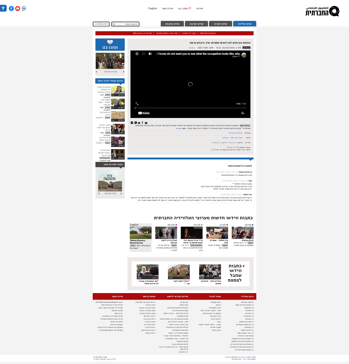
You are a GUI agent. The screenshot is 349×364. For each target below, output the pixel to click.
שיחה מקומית (215, 302)
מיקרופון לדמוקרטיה (180, 330)
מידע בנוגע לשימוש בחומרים (111, 319)
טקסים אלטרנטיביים (180, 310)
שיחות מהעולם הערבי (180, 344)
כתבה (250, 243)
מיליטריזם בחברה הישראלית (177, 327)
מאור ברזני (247, 359)
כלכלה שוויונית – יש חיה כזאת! (175, 313)
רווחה (110, 71)
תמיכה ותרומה (117, 310)
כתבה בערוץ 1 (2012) (147, 308)
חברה (223, 224)
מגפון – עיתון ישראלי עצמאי (209, 324)
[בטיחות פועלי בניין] (110, 191)
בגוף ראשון (184, 305)
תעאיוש (225, 137)
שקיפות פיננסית (116, 324)
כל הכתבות (249, 319)
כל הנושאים (249, 308)
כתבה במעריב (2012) (147, 310)
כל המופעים (249, 327)
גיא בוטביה (232, 142)
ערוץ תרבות (172, 24)
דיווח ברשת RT (149, 316)
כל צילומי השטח (247, 330)
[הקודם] (123, 72)
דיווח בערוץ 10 (149, 324)
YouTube (215, 149)
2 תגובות (99, 117)
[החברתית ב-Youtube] (17, 8)
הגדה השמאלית (215, 308)
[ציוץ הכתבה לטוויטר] (139, 122)
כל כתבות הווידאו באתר (244, 305)
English (152, 8)
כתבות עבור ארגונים (246, 336)
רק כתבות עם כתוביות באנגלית (242, 347)
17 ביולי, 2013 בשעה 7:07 (227, 172)
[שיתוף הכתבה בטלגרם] (132, 122)
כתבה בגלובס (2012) (147, 313)
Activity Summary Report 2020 (109, 302)
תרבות (171, 224)
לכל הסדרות (183, 352)
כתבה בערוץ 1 (150, 321)
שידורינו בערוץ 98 (142, 33)
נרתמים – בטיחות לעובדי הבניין (175, 336)
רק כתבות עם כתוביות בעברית (242, 344)
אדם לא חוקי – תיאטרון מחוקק (211, 282)
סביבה (196, 224)
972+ (219, 321)
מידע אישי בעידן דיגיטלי (178, 324)
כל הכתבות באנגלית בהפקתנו (242, 341)
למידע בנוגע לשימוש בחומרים (105, 359)
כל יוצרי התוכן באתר (245, 333)
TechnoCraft (236, 359)
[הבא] (96, 72)
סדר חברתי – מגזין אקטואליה (176, 338)
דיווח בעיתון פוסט (148, 330)
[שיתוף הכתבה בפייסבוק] (142, 122)
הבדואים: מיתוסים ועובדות (177, 308)
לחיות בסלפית (248, 240)
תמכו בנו (183, 8)
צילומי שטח (244, 125)
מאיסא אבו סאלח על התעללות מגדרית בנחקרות (103, 89)
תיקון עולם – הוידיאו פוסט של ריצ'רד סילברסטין (173, 348)
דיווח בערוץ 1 (150, 327)
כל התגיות (250, 310)
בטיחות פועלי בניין (110, 193)
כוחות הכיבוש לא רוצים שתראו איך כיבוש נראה (220, 43)
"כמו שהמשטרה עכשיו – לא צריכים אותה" (148, 282)
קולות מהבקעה (182, 341)
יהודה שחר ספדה (236, 137)
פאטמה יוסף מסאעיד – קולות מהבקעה (104, 102)
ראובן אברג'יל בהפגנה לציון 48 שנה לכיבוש (104, 152)
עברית (178, 128)
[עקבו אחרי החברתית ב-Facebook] (11, 8)
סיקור (224, 245)
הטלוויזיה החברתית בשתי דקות (111, 308)
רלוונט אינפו (216, 319)
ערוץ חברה (220, 24)
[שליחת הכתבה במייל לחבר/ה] (146, 122)
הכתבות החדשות (208, 33)
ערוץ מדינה (244, 24)
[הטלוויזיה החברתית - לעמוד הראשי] (322, 11)
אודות (199, 8)
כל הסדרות (249, 313)
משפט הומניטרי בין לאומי (178, 333)
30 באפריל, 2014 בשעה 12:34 (235, 181)
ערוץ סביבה (196, 24)
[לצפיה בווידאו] (118, 90)
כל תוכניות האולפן (246, 321)
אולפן (107, 95)
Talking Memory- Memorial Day (138, 241)
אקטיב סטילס (215, 327)
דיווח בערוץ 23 (149, 319)
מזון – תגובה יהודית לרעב (211, 310)
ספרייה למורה (188, 33)
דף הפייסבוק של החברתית (145, 302)
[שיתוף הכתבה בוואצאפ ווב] (136, 122)
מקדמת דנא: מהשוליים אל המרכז (110, 327)
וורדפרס (228, 357)
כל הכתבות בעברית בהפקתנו (243, 338)
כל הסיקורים (249, 316)
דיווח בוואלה (150, 333)
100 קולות (184, 302)
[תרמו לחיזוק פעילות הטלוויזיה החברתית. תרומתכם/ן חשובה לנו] (110, 44)
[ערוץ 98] (24, 8)
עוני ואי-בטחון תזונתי (167, 33)
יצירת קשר (167, 8)
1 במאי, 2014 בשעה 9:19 (232, 194)
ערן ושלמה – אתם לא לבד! (219, 241)
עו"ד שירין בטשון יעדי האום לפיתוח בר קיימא (193, 241)
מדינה (245, 48)
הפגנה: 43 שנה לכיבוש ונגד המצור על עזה (103, 127)
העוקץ (218, 305)
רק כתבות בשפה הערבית (244, 350)
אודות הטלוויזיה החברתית (112, 316)
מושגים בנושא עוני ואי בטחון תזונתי (174, 319)
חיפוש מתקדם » (101, 24)
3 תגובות (192, 48)
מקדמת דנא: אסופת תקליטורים (111, 330)
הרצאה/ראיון (196, 245)
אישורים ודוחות (117, 321)
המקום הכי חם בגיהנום (212, 313)
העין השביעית (215, 316)
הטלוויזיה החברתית (244, 357)
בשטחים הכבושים (236, 133)
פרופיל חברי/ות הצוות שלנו (112, 305)
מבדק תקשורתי (182, 316)
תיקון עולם (216, 330)
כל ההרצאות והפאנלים (245, 324)
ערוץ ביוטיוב (150, 305)
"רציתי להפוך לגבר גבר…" (181, 282)
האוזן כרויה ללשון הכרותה (169, 241)
